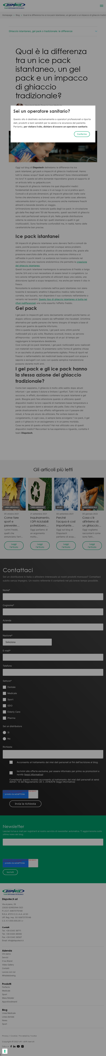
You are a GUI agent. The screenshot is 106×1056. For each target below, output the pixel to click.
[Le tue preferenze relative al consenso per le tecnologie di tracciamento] (4, 1051)
